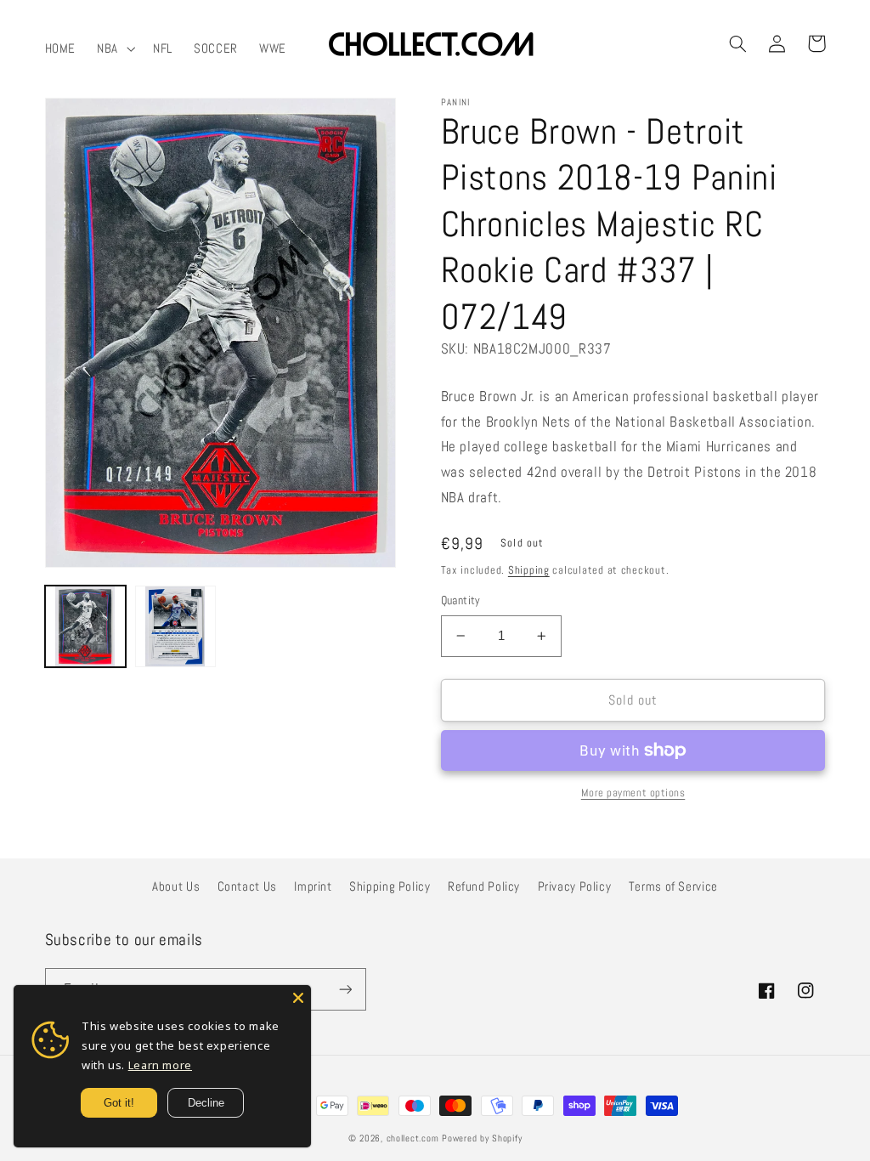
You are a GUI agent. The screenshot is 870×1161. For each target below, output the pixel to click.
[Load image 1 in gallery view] (86, 626)
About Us (176, 886)
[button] (115, 48)
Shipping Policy (389, 886)
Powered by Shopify (482, 1138)
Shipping (529, 570)
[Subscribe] (344, 989)
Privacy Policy (575, 886)
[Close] (298, 997)
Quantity (461, 600)
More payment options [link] (633, 793)
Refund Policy (484, 886)
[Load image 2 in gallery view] (176, 626)
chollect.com (413, 1138)
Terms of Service (673, 886)
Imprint (312, 886)
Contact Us (247, 886)
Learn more (160, 1065)
